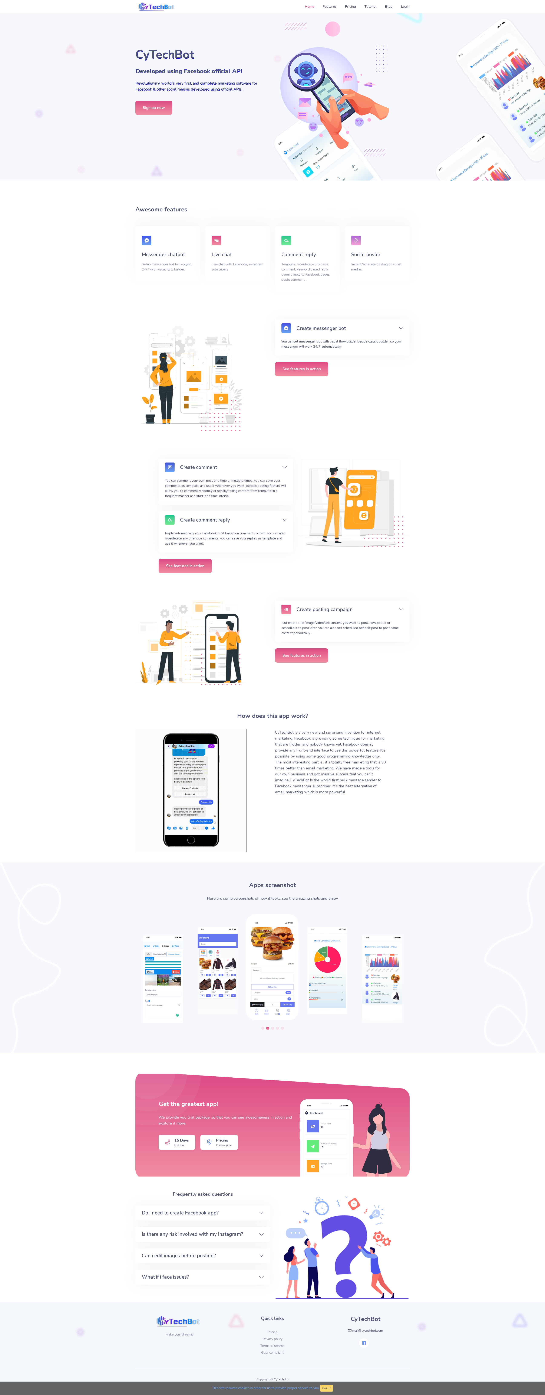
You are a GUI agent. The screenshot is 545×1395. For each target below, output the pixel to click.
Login (405, 6)
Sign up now (154, 107)
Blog (389, 6)
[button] (262, 1028)
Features (330, 6)
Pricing (350, 6)
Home (309, 6)
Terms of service (272, 1345)
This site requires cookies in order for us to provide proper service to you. (265, 1388)
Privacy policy (272, 1339)
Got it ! (326, 1388)
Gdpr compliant (272, 1352)
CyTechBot (281, 1379)
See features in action (302, 369)
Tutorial (370, 6)
